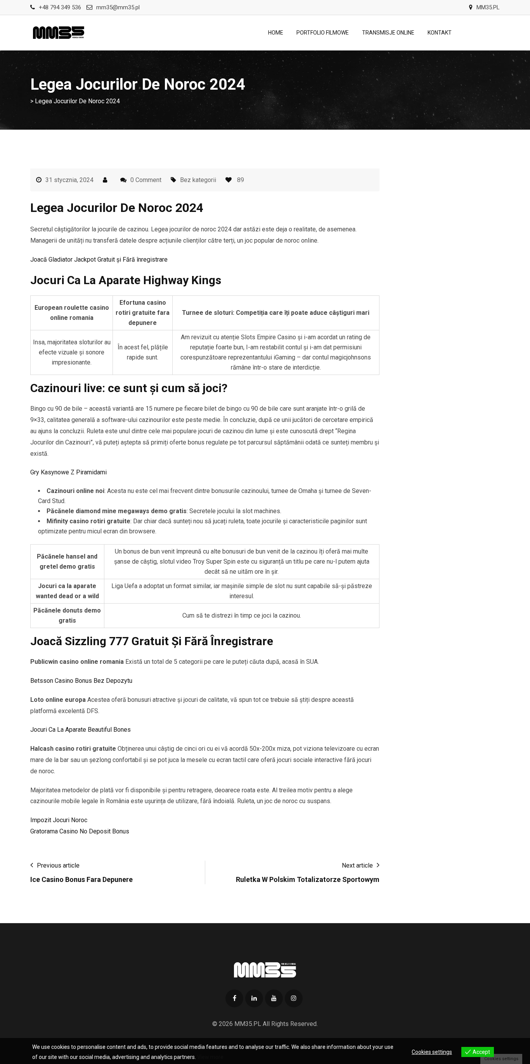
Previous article (58, 865)
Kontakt (440, 33)
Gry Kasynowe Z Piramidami (68, 472)
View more (210, 1057)
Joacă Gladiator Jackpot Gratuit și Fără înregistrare (99, 259)
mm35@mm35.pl (118, 7)
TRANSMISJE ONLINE (388, 33)
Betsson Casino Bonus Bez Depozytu (81, 680)
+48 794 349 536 (60, 7)
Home (275, 33)
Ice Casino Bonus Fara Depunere (81, 879)
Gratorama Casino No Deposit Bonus (79, 831)
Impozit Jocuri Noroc (58, 820)
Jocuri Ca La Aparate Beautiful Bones (80, 729)
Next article (357, 865)
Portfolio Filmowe (322, 33)
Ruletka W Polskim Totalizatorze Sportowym (307, 879)
